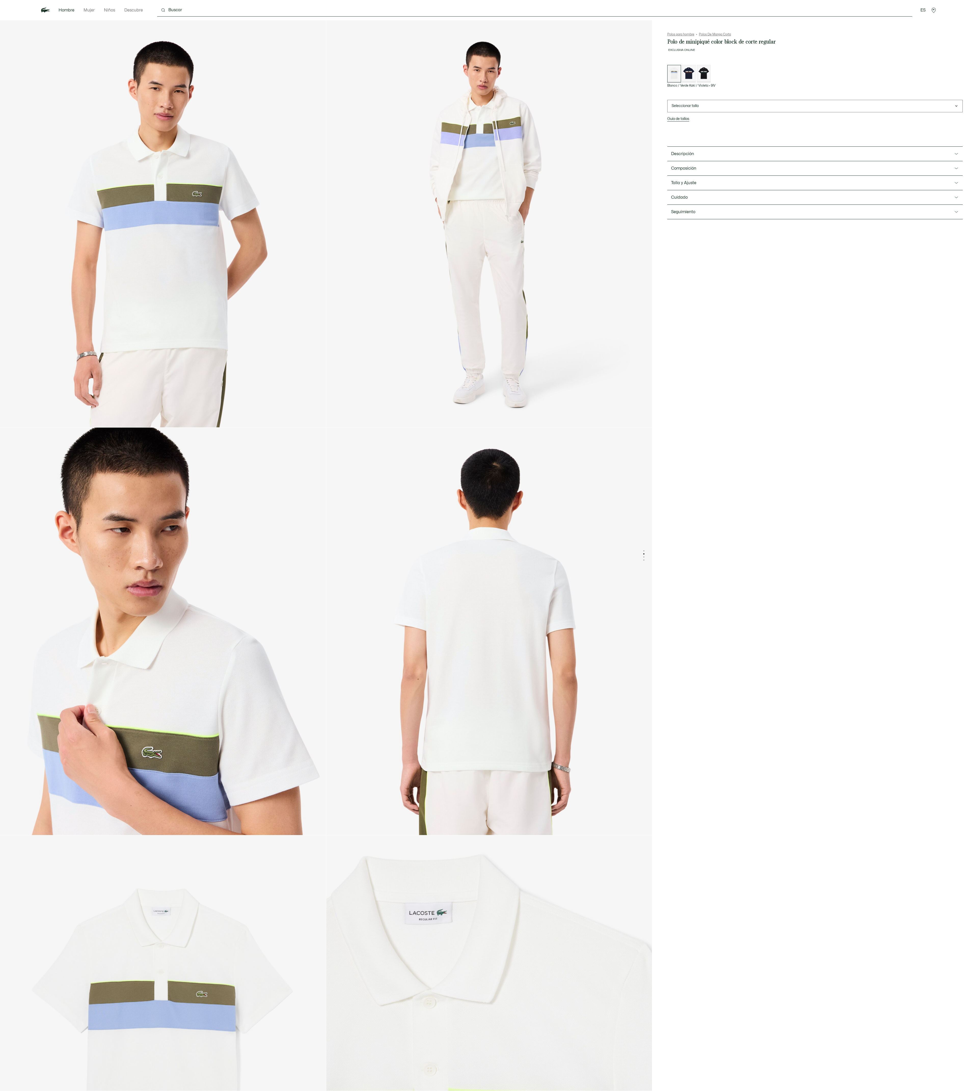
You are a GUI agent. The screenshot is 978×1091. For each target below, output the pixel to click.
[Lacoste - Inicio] (45, 10)
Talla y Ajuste (683, 183)
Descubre (133, 10)
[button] (934, 10)
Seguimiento (683, 212)
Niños (109, 10)
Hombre (66, 10)
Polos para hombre (680, 34)
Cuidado (679, 197)
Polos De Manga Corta (715, 34)
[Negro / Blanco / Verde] (703, 73)
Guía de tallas (678, 118)
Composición (683, 168)
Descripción (682, 154)
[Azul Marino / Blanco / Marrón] (689, 73)
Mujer (89, 10)
